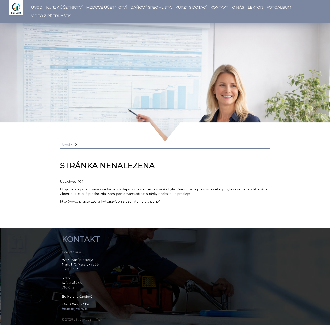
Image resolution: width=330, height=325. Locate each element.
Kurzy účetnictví (64, 7)
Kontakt (219, 7)
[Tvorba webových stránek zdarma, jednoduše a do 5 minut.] (93, 320)
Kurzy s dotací (191, 7)
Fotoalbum (279, 7)
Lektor (255, 7)
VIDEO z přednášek (51, 15)
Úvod (36, 7)
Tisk (99, 319)
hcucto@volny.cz (75, 309)
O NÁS (238, 7)
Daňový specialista (151, 7)
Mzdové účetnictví (106, 7)
